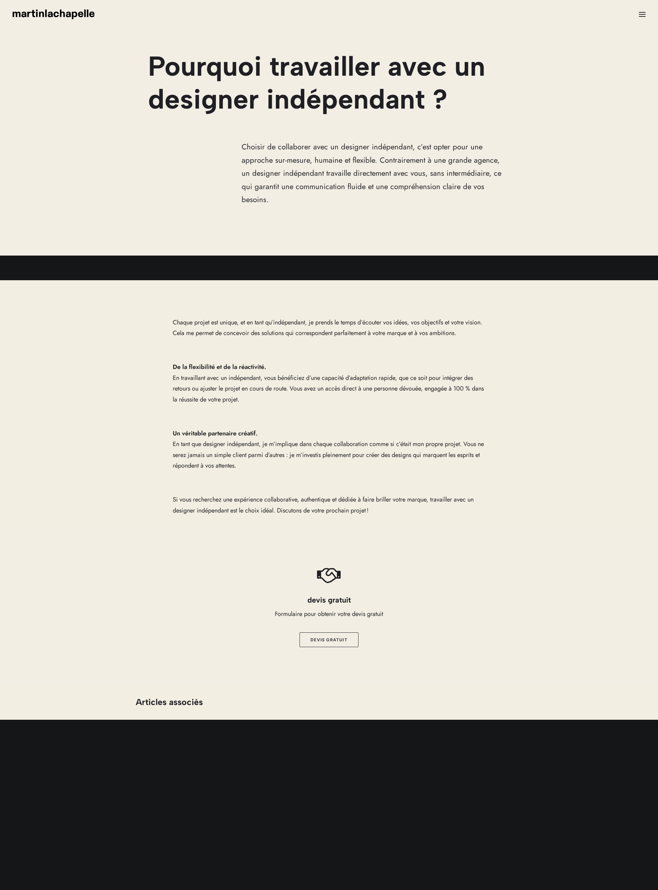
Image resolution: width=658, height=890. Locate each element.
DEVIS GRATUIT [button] (329, 639)
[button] (642, 14)
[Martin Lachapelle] (53, 14)
